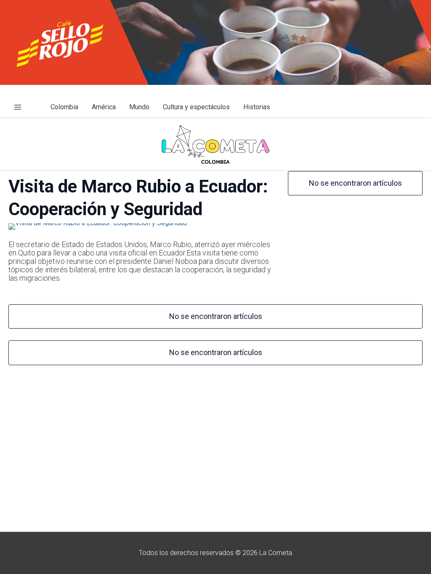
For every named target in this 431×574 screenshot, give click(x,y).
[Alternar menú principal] (17, 107)
